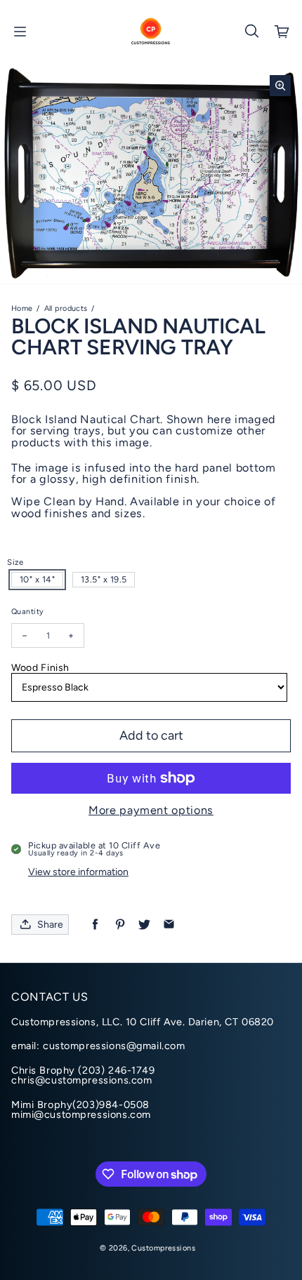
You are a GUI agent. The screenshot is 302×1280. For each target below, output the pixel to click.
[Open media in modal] (280, 85)
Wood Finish (40, 668)
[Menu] (19, 31)
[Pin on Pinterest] (120, 924)
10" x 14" (37, 579)
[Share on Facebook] (95, 924)
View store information (78, 872)
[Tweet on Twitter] (144, 924)
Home (22, 308)
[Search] (251, 31)
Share (50, 925)
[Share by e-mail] (169, 924)
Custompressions (163, 1248)
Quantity (27, 611)
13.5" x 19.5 (104, 579)
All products (66, 308)
